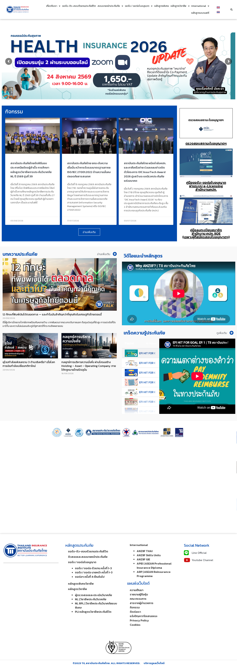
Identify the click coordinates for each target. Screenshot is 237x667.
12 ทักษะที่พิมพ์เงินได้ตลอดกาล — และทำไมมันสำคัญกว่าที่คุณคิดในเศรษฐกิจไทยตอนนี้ (52, 314)
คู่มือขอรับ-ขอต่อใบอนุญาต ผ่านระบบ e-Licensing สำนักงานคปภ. (206, 186)
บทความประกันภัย (20, 254)
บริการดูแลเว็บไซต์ (154, 663)
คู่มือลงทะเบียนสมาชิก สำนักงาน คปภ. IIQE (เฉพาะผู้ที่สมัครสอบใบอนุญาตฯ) (206, 233)
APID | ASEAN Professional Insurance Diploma (154, 565)
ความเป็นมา (136, 590)
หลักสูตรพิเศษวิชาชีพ (81, 584)
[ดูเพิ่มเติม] (232, 333)
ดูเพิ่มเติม (222, 333)
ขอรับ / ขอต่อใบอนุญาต (137, 6)
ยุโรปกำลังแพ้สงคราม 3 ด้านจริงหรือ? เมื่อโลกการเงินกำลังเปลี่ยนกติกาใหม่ (29, 364)
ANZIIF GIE (143, 559)
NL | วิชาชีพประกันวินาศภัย (90, 599)
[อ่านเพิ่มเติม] (115, 254)
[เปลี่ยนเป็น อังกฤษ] (218, 7)
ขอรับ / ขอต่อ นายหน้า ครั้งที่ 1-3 (93, 572)
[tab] (140, 353)
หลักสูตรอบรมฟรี (200, 13)
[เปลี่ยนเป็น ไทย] (218, 12)
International (198, 6)
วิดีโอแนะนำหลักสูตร (143, 255)
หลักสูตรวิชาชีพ (178, 6)
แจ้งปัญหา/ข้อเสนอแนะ (144, 616)
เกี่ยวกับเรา (51, 6)
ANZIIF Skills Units (149, 555)
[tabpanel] (197, 376)
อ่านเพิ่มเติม (103, 254)
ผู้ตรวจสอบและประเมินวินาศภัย (93, 595)
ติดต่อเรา (135, 612)
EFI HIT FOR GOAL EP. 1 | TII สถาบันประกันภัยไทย (147, 353)
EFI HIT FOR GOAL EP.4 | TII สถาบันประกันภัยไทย (147, 382)
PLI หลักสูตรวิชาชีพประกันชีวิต (93, 612)
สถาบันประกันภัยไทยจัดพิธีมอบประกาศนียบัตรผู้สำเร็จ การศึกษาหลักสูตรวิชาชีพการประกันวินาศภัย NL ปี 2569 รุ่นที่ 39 (31, 169)
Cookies (135, 625)
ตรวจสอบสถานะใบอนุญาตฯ (206, 143)
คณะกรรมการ (138, 599)
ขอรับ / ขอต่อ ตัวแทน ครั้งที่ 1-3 (93, 568)
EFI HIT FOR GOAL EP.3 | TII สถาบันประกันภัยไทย (147, 373)
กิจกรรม (135, 607)
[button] (231, 10)
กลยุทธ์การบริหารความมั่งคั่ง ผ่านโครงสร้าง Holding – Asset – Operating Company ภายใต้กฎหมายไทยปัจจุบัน (88, 366)
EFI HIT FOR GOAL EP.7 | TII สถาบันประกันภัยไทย (147, 411)
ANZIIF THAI (145, 551)
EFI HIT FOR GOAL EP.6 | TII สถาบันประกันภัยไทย (147, 402)
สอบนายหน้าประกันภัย (109, 6)
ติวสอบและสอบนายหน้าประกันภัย (87, 557)
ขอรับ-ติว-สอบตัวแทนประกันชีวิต (79, 6)
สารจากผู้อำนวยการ (141, 603)
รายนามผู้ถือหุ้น (139, 594)
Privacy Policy (139, 620)
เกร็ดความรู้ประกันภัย (144, 332)
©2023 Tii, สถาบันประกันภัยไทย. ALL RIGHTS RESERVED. (106, 663)
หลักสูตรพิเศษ (161, 6)
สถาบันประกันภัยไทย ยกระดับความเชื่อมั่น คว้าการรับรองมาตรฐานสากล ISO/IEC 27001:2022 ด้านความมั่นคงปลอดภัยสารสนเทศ (89, 169)
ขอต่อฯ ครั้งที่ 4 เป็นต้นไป (89, 577)
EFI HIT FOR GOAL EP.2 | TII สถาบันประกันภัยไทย (147, 363)
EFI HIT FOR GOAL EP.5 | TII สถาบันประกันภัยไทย (147, 392)
